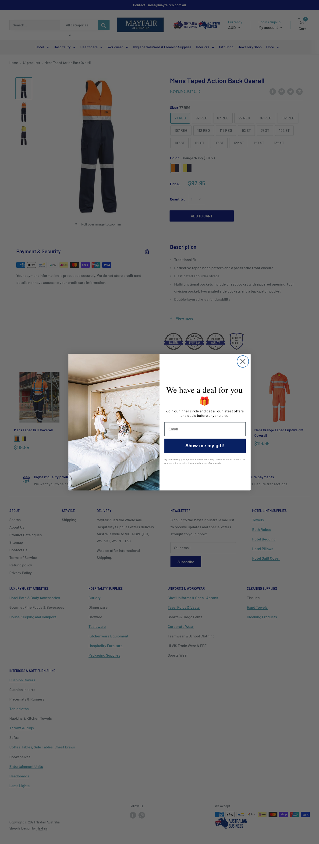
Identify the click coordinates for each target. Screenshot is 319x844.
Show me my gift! (205, 445)
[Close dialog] (243, 361)
